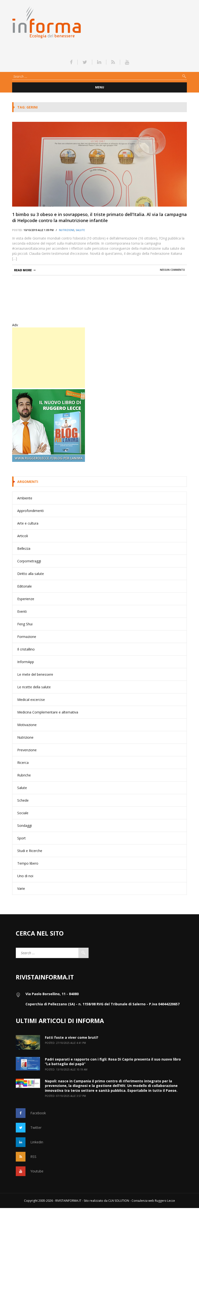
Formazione (26, 636)
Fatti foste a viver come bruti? (71, 1037)
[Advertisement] (48, 357)
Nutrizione (66, 230)
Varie (21, 888)
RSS (33, 1156)
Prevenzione (27, 750)
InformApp (25, 661)
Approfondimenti (30, 510)
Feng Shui (25, 624)
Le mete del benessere (35, 674)
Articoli (22, 536)
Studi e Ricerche (29, 850)
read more (23, 270)
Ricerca (23, 762)
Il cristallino (26, 649)
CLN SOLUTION (118, 1201)
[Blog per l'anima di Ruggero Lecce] (99, 425)
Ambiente (24, 498)
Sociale (22, 813)
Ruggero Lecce (165, 1201)
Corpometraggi (29, 561)
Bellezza (23, 548)
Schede (23, 800)
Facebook (38, 1113)
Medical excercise (31, 699)
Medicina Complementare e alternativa (47, 712)
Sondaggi (24, 825)
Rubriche (24, 775)
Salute (80, 230)
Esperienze (25, 599)
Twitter (35, 1127)
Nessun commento (172, 269)
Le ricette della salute (34, 687)
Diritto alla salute (30, 573)
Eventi (22, 611)
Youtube (36, 1171)
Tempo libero (27, 863)
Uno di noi (25, 876)
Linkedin (36, 1142)
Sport (21, 838)
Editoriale (24, 586)
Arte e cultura (27, 523)
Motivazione (27, 724)
